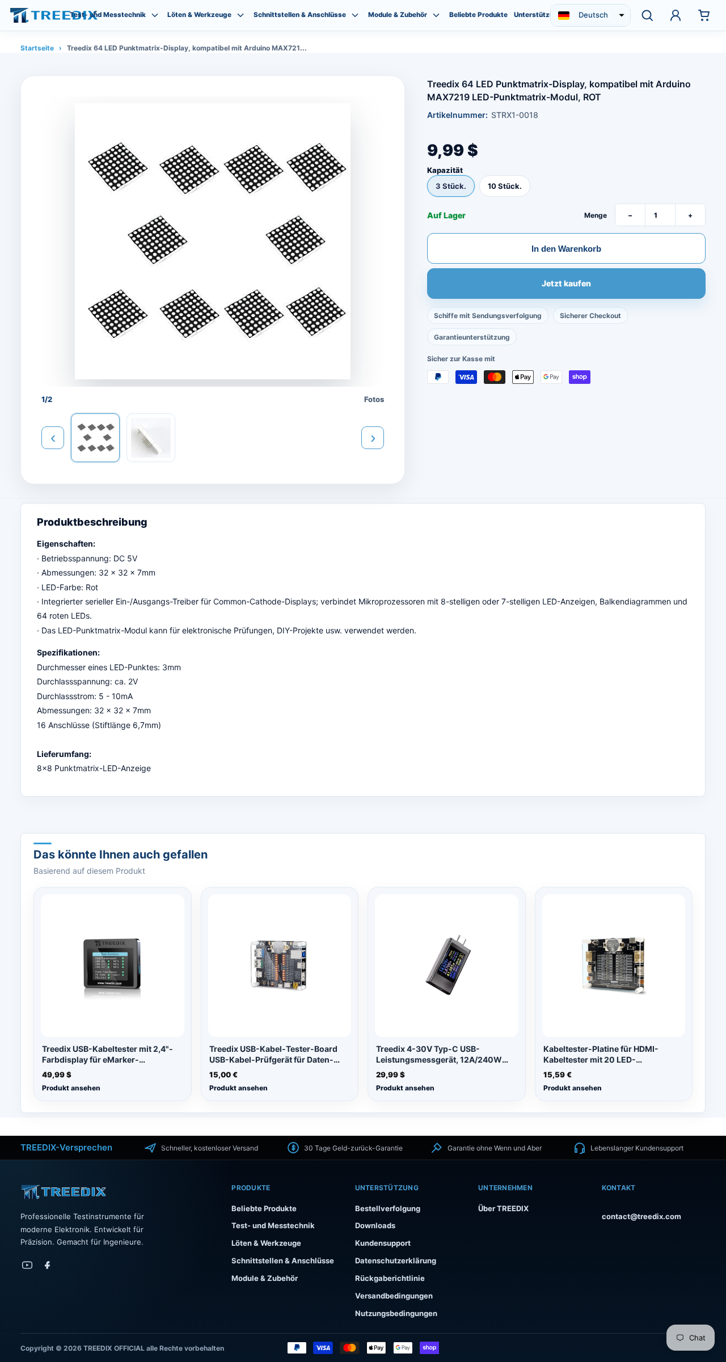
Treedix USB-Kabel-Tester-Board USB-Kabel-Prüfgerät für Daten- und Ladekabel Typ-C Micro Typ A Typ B (274, 1054)
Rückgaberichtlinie (390, 1278)
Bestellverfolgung (387, 1208)
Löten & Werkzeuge (199, 15)
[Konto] (675, 15)
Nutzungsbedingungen (396, 1313)
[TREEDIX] (54, 15)
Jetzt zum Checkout (566, 284)
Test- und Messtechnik (108, 15)
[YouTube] (27, 1265)
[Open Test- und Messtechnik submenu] (155, 15)
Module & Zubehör (397, 15)
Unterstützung (538, 15)
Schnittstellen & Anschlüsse (300, 15)
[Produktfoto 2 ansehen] (150, 437)
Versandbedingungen (394, 1295)
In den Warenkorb (566, 248)
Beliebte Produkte (478, 15)
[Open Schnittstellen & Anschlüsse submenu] (355, 15)
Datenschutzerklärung (395, 1260)
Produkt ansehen (71, 1088)
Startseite (37, 48)
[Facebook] (47, 1265)
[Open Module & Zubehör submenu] (436, 15)
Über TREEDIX (503, 1208)
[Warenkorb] (704, 15)
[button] (590, 15)
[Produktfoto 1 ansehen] (95, 437)
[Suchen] (647, 15)
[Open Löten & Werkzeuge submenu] (240, 15)
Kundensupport (383, 1242)
